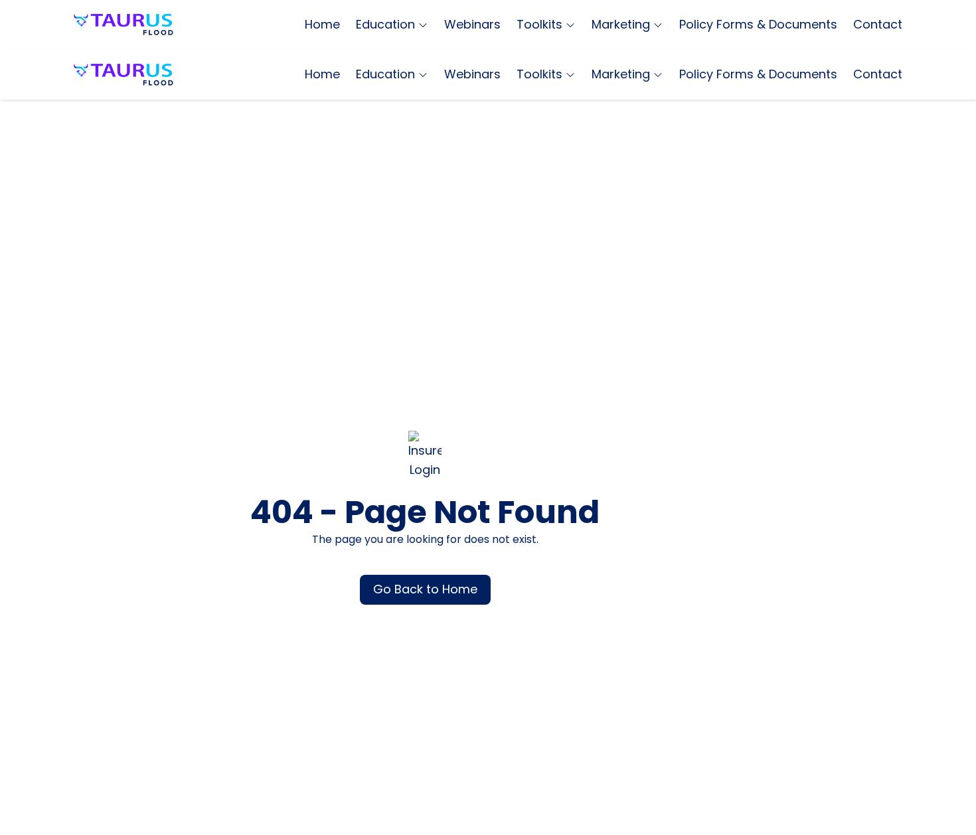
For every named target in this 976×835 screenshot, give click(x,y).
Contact (877, 24)
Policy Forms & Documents (758, 24)
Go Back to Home (425, 589)
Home (322, 24)
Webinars (472, 24)
